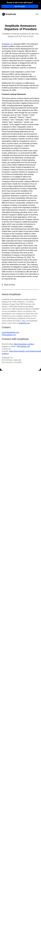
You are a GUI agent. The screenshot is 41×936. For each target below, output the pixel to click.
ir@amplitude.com (9, 335)
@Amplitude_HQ (23, 346)
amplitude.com (24, 323)
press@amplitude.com (10, 332)
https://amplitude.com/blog (24, 344)
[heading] (20, 2)
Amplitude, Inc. (7, 44)
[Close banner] (39, 2)
